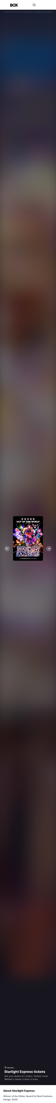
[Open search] (34, 4)
